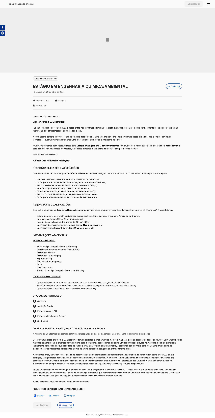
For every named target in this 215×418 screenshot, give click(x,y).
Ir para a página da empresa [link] (21, 4)
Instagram (71, 395)
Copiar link (175, 86)
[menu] (208, 4)
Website (40, 395)
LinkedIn (55, 395)
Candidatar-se (194, 4)
